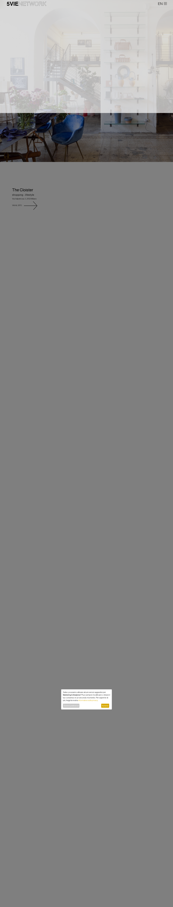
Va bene (105, 706)
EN (160, 4)
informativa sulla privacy (88, 700)
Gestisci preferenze (71, 706)
